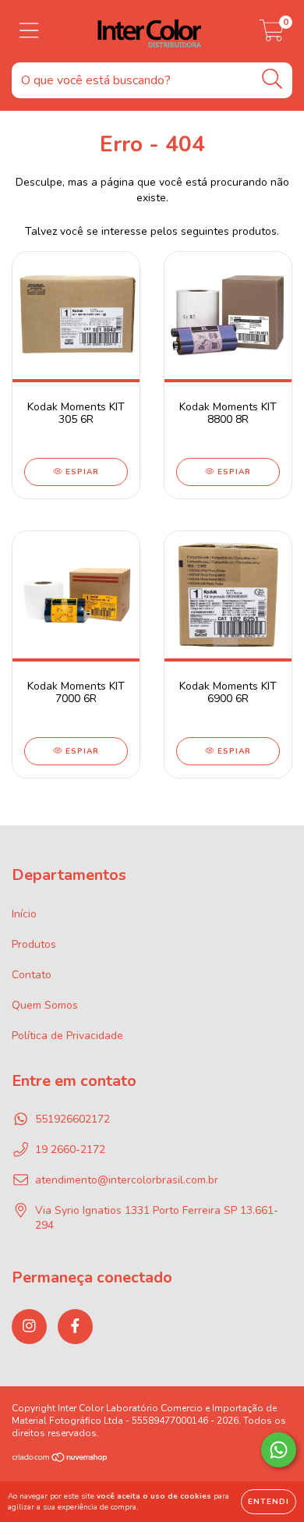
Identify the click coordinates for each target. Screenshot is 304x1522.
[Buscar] (272, 79)
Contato (31, 974)
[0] (272, 35)
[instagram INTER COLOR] (29, 1326)
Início (24, 913)
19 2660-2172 (70, 1149)
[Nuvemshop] (60, 1459)
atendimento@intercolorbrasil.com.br (126, 1180)
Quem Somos (45, 1005)
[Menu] (29, 31)
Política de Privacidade (67, 1035)
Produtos (34, 944)
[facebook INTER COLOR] (75, 1326)
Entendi (268, 1501)
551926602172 (72, 1119)
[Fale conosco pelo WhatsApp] (278, 1449)
